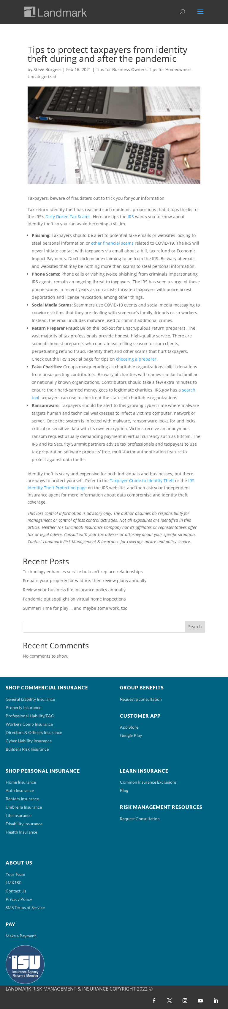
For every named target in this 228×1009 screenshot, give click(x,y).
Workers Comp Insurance (29, 724)
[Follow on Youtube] (200, 1000)
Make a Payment (21, 935)
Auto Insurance (20, 790)
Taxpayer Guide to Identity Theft (142, 480)
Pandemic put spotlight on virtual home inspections (74, 599)
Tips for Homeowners (170, 69)
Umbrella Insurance (24, 807)
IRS (131, 216)
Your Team (15, 874)
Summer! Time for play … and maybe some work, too (75, 608)
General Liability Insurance (30, 699)
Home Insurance (21, 782)
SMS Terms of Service (25, 907)
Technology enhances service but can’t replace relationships (83, 571)
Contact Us (16, 890)
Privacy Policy (19, 899)
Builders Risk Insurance (27, 749)
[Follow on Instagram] (185, 1000)
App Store (129, 727)
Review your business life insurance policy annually (74, 589)
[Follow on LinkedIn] (216, 1000)
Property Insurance (23, 707)
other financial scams (112, 243)
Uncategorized (42, 76)
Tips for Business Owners (121, 69)
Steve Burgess (47, 69)
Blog (124, 790)
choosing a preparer (136, 359)
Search (195, 626)
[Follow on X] (169, 1000)
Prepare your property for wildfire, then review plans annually (84, 580)
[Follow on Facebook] (154, 1000)
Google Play (131, 735)
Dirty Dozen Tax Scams (68, 216)
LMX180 (13, 882)
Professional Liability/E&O (30, 715)
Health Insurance (21, 831)
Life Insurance (18, 815)
